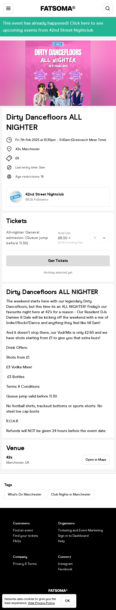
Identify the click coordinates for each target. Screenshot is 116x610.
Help (61, 541)
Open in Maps (96, 459)
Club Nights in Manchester (71, 494)
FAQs (17, 541)
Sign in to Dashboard (73, 536)
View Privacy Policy (41, 603)
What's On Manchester (25, 494)
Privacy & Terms (25, 564)
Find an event (23, 530)
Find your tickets (25, 536)
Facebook (65, 569)
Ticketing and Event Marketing (80, 530)
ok (67, 601)
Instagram (65, 564)
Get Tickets (58, 260)
